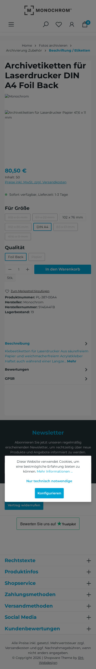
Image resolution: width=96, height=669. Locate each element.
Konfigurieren (49, 493)
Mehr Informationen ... (55, 471)
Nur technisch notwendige (49, 481)
